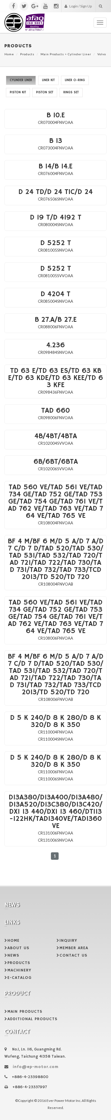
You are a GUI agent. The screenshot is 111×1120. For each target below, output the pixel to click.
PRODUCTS (18, 963)
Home (9, 54)
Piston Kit (18, 92)
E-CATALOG (19, 977)
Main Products (52, 54)
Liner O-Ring (75, 80)
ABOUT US (18, 948)
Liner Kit (48, 80)
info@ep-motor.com (36, 1066)
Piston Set (44, 92)
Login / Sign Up (80, 6)
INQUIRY (68, 940)
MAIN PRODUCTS (24, 1011)
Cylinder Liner (79, 54)
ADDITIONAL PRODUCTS (32, 1019)
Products (27, 54)
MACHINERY (19, 970)
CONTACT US (73, 955)
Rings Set (71, 92)
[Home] (25, 19)
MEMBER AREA (73, 948)
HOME (13, 940)
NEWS (13, 955)
